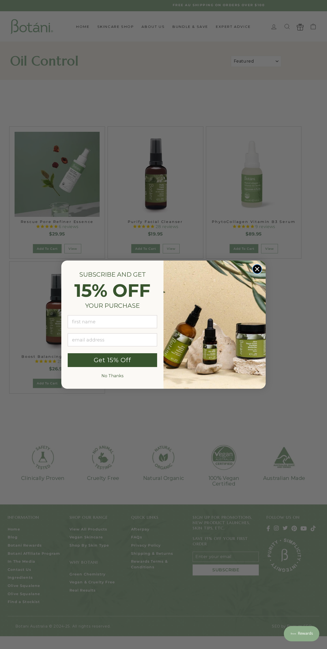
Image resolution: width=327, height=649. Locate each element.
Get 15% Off (112, 360)
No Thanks (112, 375)
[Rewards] (301, 633)
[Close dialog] (257, 269)
